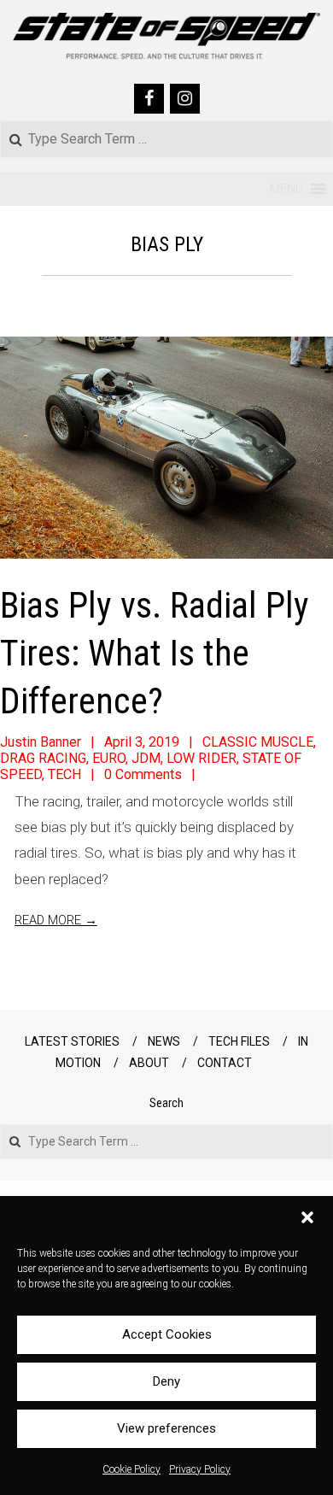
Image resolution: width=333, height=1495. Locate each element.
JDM (146, 758)
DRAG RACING (43, 758)
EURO (109, 758)
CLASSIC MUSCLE (257, 742)
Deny (166, 1381)
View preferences (166, 1428)
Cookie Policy (131, 1469)
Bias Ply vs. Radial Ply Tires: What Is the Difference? (154, 653)
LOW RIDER (201, 758)
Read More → (56, 920)
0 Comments (143, 774)
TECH (64, 774)
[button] (307, 1217)
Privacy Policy (200, 1469)
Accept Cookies (167, 1334)
